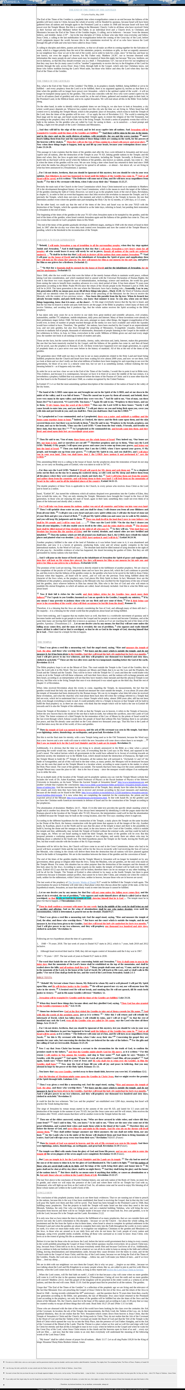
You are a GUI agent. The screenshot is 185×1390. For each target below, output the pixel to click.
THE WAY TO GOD (56, 4)
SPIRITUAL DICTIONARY (136, 4)
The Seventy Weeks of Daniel (82, 882)
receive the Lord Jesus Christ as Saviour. (125, 1269)
